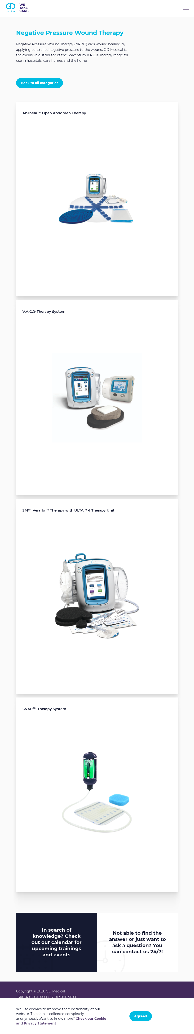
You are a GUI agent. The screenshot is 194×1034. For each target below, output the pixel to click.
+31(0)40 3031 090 (30, 997)
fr (27, 25)
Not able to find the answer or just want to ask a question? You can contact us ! (137, 942)
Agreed (140, 1016)
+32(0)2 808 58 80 (62, 997)
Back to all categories (39, 83)
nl (8, 25)
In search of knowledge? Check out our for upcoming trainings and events (56, 942)
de (36, 25)
